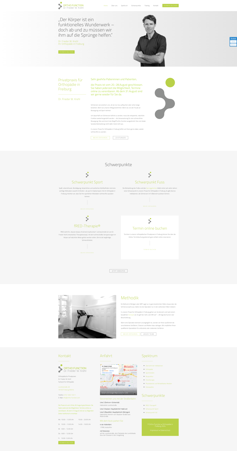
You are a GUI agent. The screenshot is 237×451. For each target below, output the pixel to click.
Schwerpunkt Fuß (151, 412)
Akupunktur (149, 376)
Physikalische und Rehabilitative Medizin (159, 383)
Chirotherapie (150, 379)
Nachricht (233, 45)
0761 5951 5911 (70, 394)
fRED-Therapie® (151, 405)
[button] (118, 5)
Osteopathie (150, 387)
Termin (233, 41)
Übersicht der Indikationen (154, 365)
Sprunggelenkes (151, 188)
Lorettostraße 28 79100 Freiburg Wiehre (66, 388)
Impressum (154, 430)
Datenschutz (165, 430)
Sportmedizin (150, 372)
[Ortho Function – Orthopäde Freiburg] (70, 5)
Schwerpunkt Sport (152, 408)
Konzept (131, 314)
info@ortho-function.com (71, 397)
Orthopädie (149, 369)
